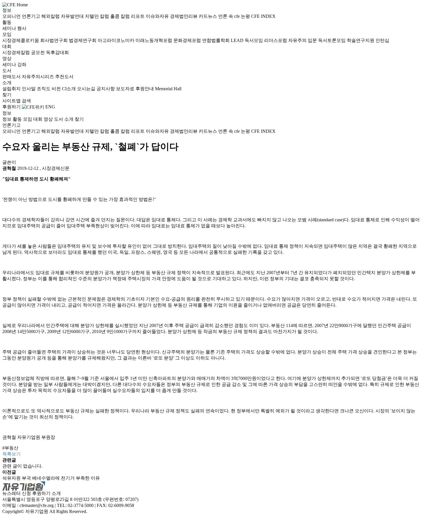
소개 (6, 82)
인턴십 (382, 40)
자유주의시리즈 (38, 76)
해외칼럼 (51, 16)
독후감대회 (57, 52)
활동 (6, 22)
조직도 (44, 88)
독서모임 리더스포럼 (266, 40)
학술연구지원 (361, 40)
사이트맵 (12, 100)
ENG (50, 106)
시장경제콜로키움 (21, 40)
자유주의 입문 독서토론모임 (317, 40)
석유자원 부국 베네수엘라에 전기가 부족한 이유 (51, 478)
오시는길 (86, 88)
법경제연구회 (83, 40)
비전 (57, 88)
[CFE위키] (33, 106)
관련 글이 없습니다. (22, 466)
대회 (6, 46)
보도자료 (125, 88)
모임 (6, 34)
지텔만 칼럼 (97, 16)
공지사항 (106, 88)
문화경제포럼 (187, 40)
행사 (21, 28)
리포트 (138, 16)
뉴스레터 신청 (16, 493)
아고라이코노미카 (116, 40)
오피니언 (12, 16)
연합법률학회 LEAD (223, 40)
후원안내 (145, 88)
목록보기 (11, 453)
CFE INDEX (263, 16)
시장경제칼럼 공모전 (24, 52)
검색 (26, 100)
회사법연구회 (54, 40)
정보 (6, 10)
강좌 (21, 64)
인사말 (29, 88)
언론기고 (31, 16)
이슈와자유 (158, 16)
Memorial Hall (168, 88)
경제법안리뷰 (184, 16)
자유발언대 (73, 16)
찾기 (6, 94)
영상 (6, 58)
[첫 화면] (15, 4)
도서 (6, 70)
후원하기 (11, 106)
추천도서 (64, 76)
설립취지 (12, 88)
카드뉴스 (208, 16)
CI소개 (69, 88)
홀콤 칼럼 (120, 16)
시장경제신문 (55, 168)
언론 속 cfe (229, 16)
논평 (246, 16)
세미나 (9, 28)
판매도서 (12, 76)
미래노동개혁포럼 (154, 40)
